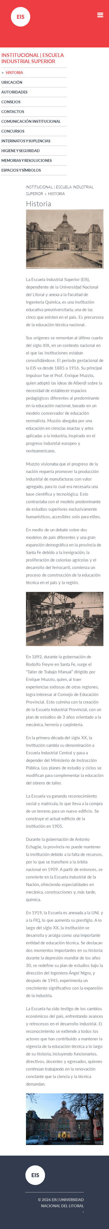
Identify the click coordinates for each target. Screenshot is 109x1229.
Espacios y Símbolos (21, 170)
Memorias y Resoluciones (26, 160)
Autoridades (14, 92)
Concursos (12, 131)
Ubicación (11, 82)
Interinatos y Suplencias (25, 141)
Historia (14, 72)
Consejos (10, 102)
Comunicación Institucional (31, 121)
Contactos (12, 111)
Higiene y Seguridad (20, 150)
